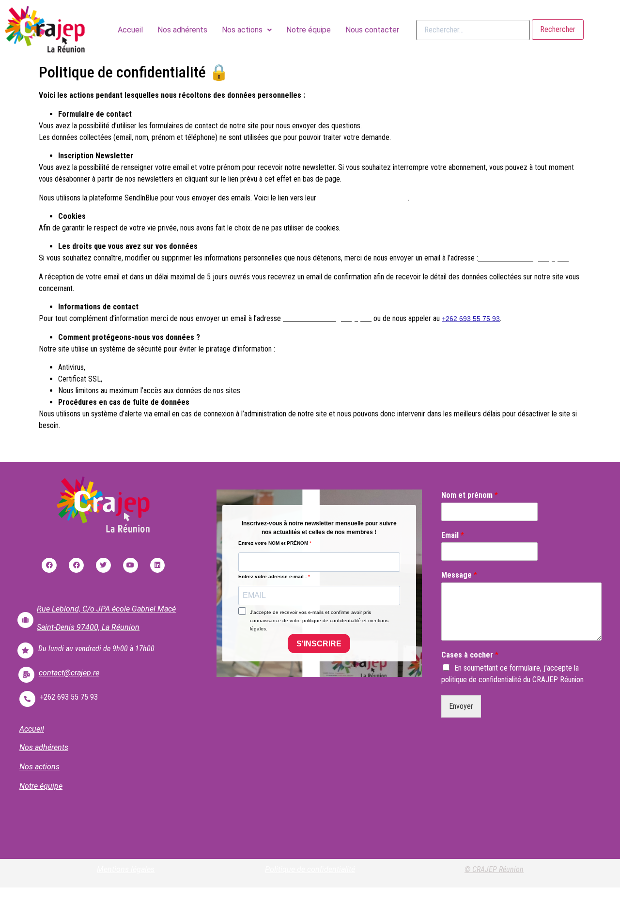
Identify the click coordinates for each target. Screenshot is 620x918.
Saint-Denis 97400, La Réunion (88, 627)
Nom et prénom (469, 495)
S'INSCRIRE (318, 644)
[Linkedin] (157, 565)
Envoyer (461, 706)
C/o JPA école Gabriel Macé (129, 608)
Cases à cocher (469, 654)
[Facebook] (49, 565)
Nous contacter (372, 29)
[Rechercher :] (473, 30)
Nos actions (242, 29)
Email (452, 535)
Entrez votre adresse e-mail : (273, 576)
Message (459, 575)
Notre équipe (308, 29)
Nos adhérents (182, 29)
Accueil (130, 29)
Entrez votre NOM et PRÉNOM (274, 543)
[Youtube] (130, 565)
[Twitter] (103, 565)
